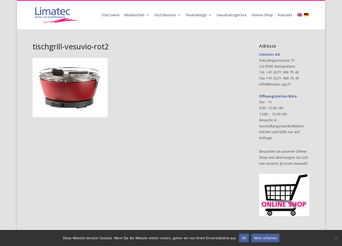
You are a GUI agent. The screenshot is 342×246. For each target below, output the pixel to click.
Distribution (165, 15)
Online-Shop (262, 15)
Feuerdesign (196, 15)
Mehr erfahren (265, 238)
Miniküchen (134, 15)
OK (244, 238)
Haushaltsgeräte (231, 15)
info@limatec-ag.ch (275, 84)
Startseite (110, 15)
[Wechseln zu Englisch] (300, 21)
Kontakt (285, 15)
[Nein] (335, 237)
